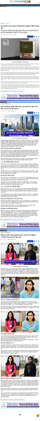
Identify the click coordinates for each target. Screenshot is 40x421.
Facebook (11, 91)
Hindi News (7, 23)
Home (2, 23)
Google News (21, 91)
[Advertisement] (20, 15)
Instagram (15, 91)
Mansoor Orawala (5, 34)
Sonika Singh (4, 239)
